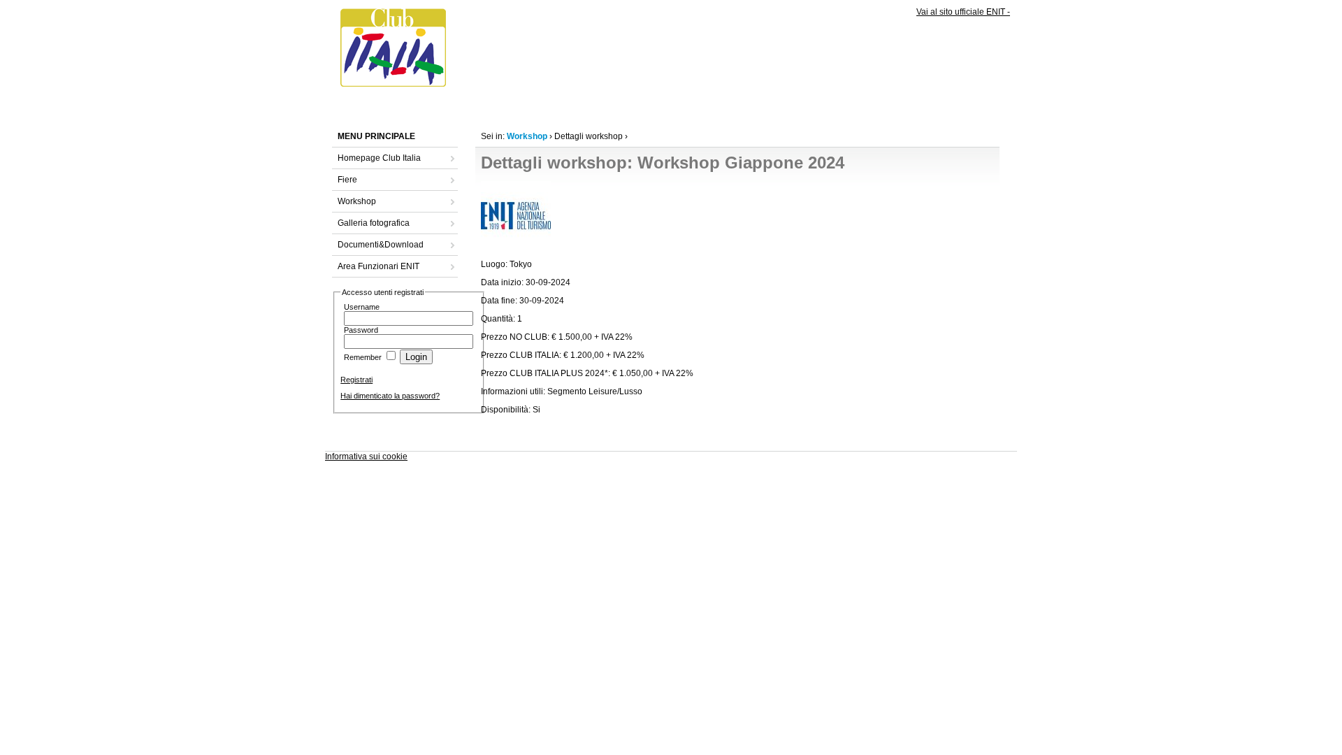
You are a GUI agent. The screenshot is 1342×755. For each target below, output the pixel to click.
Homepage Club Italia (379, 158)
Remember (363, 357)
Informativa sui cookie (366, 456)
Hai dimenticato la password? (390, 395)
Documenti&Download (381, 245)
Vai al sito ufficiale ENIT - (963, 12)
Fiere (347, 180)
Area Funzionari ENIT (378, 266)
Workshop (357, 201)
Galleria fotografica (374, 223)
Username (362, 307)
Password (361, 330)
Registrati (356, 379)
